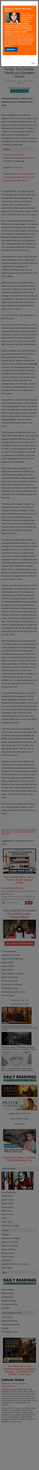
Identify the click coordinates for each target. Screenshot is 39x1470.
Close (33, 63)
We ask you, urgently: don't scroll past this (18, 9)
